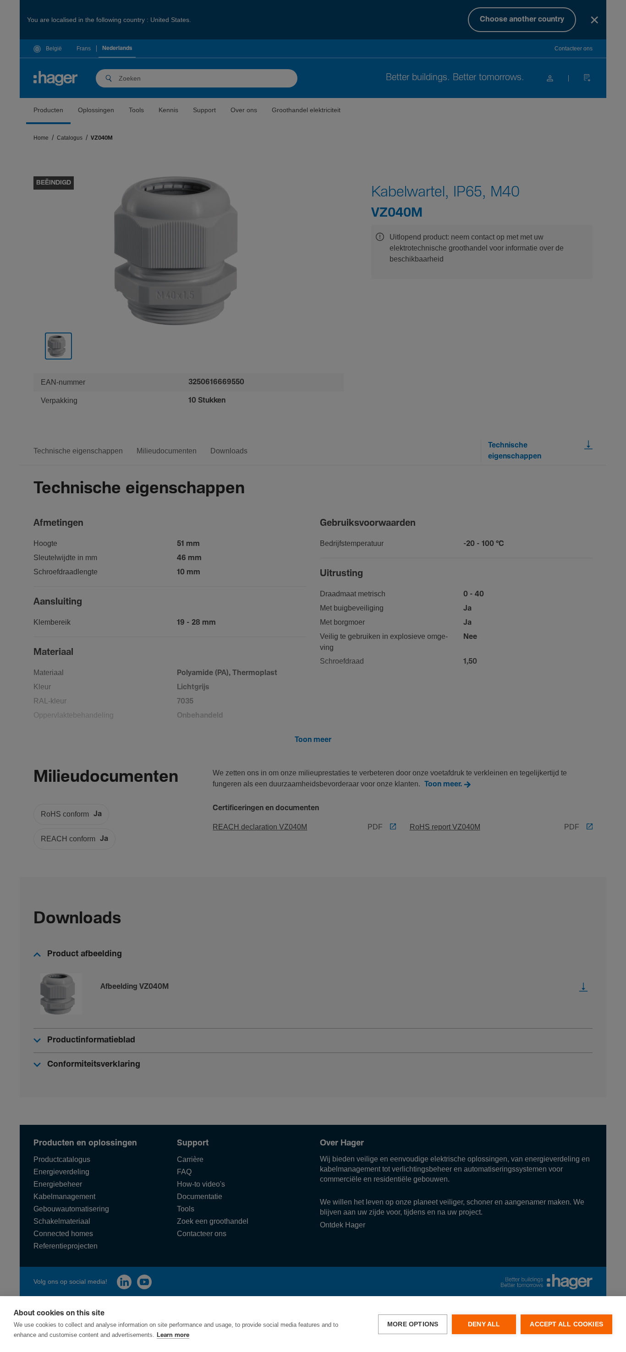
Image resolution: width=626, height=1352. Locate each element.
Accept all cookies (566, 1324)
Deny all (484, 1324)
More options (412, 1324)
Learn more (173, 1335)
